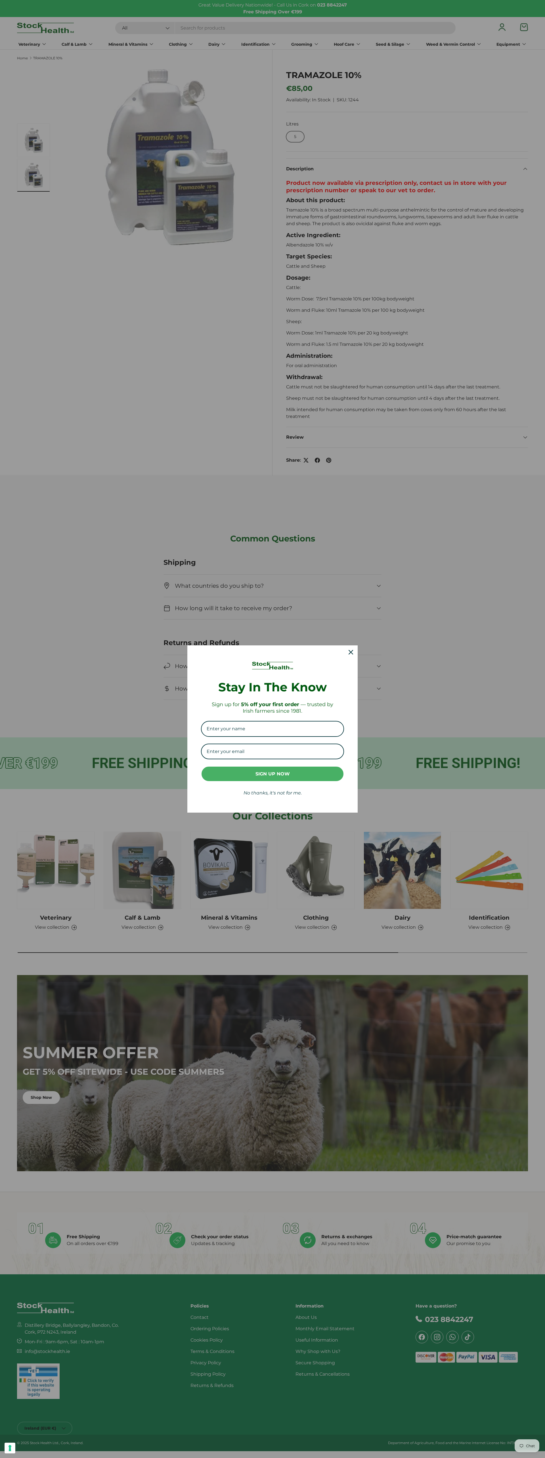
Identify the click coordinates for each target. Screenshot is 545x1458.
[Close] (351, 652)
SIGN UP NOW (272, 774)
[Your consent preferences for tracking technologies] (10, 1448)
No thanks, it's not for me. (273, 793)
